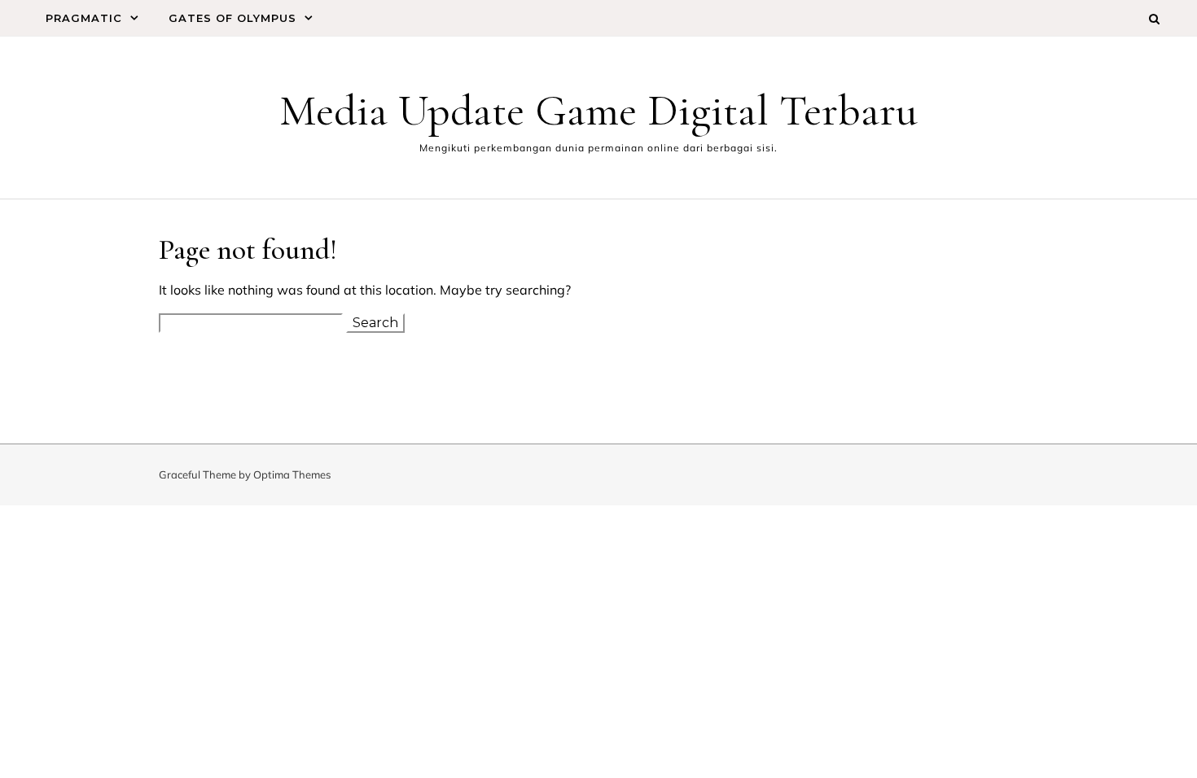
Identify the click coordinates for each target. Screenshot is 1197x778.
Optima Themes (292, 474)
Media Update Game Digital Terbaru (598, 110)
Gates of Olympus (232, 17)
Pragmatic (84, 17)
